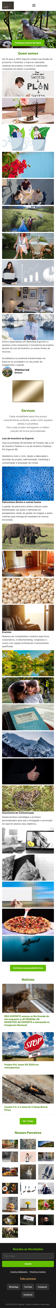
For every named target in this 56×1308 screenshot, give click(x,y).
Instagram (42, 1287)
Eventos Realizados (19, 1272)
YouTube (28, 1287)
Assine (28, 1264)
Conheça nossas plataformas (28, 968)
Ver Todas (28, 1121)
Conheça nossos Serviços (28, 42)
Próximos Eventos (38, 1272)
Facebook (28, 1295)
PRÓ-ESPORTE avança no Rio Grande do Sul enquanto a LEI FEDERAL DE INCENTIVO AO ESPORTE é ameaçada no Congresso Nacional (27, 1021)
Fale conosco (28, 1278)
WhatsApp (13, 1287)
